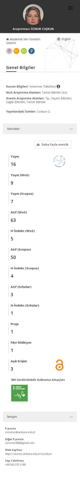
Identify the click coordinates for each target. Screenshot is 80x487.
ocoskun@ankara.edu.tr (20, 432)
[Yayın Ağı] (59, 161)
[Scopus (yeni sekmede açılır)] (16, 51)
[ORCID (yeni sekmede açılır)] (24, 51)
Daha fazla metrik (55, 144)
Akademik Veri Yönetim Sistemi (23, 41)
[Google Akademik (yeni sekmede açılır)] (9, 51)
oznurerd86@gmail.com (19, 443)
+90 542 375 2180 (15, 464)
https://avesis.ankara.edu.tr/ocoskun (28, 454)
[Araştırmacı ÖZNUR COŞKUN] (33, 14)
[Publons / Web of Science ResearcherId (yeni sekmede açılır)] (32, 51)
